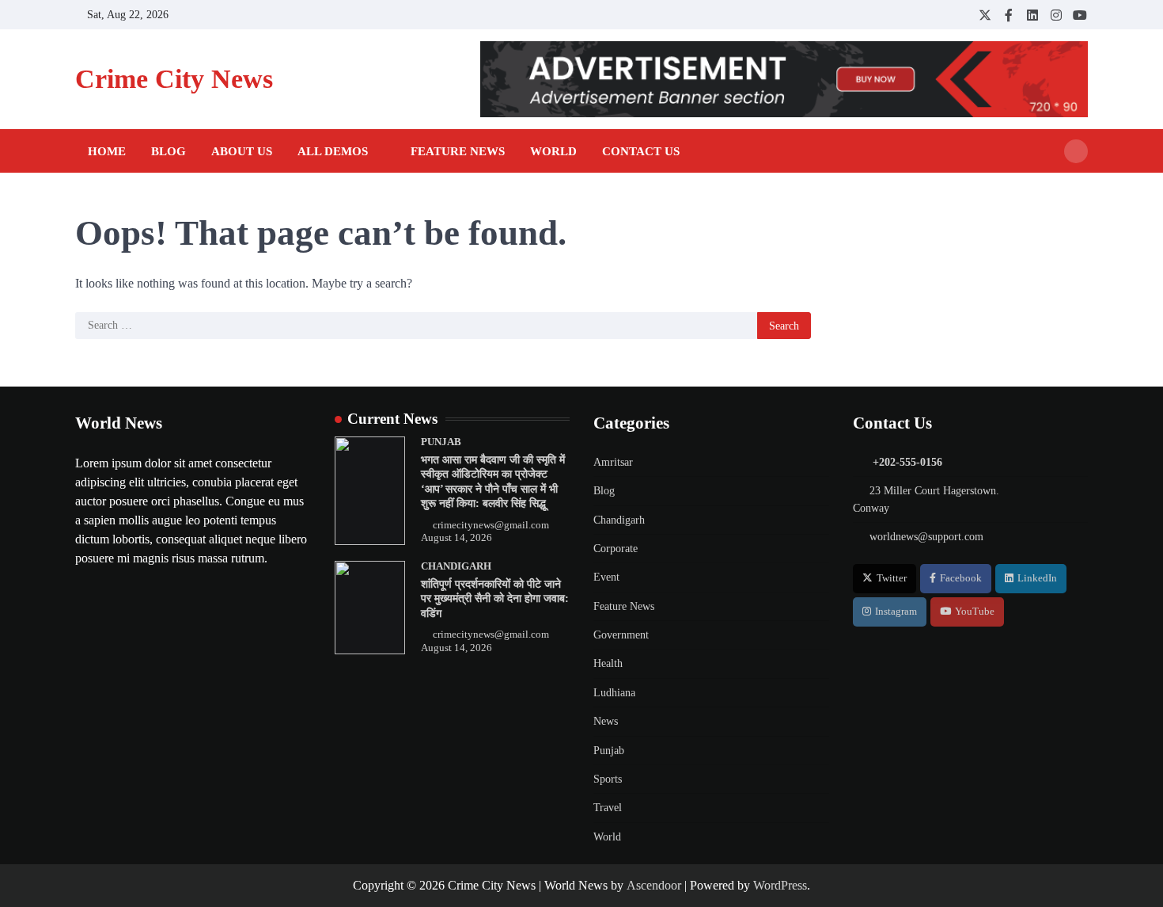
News (605, 721)
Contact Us (641, 151)
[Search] (1076, 151)
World (553, 151)
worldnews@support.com (926, 536)
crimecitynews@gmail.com (491, 525)
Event (606, 576)
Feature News (458, 151)
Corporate (615, 548)
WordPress (780, 885)
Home (107, 151)
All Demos (332, 151)
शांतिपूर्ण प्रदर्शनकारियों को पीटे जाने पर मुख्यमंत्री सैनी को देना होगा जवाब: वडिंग (495, 598)
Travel (607, 807)
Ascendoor (654, 885)
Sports (607, 778)
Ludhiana (614, 692)
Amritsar (613, 461)
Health (608, 663)
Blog (168, 151)
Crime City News (174, 78)
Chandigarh (456, 566)
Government (621, 634)
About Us (241, 151)
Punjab (441, 442)
